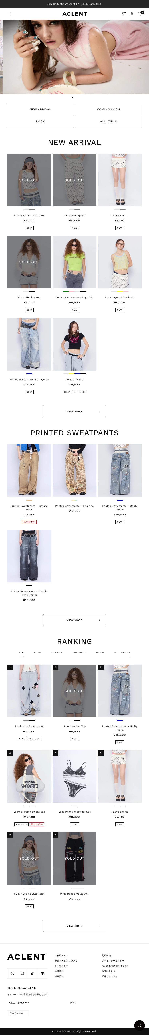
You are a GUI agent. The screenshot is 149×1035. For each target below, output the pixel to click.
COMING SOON (108, 109)
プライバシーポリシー (113, 960)
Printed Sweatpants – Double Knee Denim (29, 593)
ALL (21, 652)
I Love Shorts (119, 215)
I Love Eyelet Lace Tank (29, 215)
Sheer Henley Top (29, 297)
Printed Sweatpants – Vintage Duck (29, 508)
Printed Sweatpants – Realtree (74, 506)
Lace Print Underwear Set (75, 811)
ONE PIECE (79, 652)
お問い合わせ (109, 971)
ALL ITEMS (108, 121)
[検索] (139, 1025)
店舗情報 (59, 971)
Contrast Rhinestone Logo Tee (74, 297)
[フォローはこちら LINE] (42, 973)
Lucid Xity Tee (74, 379)
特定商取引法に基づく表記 (115, 966)
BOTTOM (57, 652)
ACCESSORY (122, 652)
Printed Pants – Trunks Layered (29, 379)
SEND (73, 1002)
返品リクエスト (110, 976)
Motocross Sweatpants (74, 893)
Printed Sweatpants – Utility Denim (119, 508)
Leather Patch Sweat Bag (29, 811)
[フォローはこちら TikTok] (32, 973)
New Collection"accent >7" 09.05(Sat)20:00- (74, 4)
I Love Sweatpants (74, 215)
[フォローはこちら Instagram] (22, 973)
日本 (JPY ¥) (16, 1013)
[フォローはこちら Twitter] (12, 973)
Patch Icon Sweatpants (29, 726)
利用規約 (106, 955)
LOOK (40, 121)
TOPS (37, 652)
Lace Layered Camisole (119, 297)
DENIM (100, 652)
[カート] (140, 14)
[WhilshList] (124, 14)
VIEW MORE (74, 411)
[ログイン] (132, 13)
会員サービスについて (66, 960)
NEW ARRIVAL (40, 109)
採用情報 (59, 976)
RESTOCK (79, 392)
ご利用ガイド (61, 955)
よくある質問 (61, 966)
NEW (29, 228)
